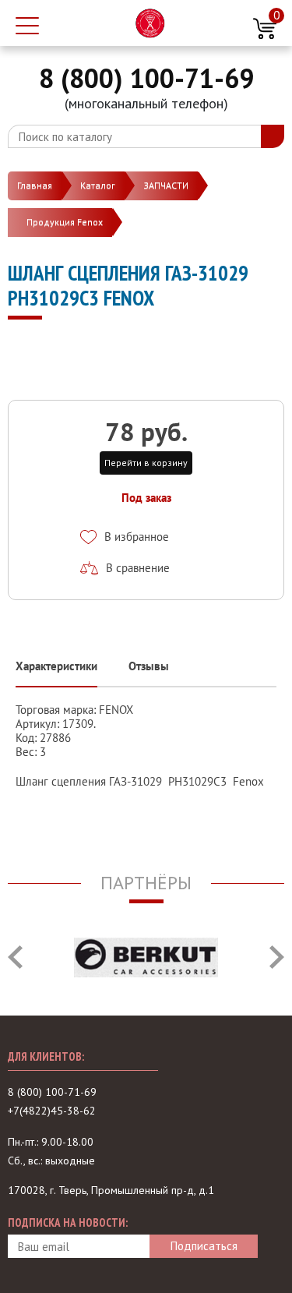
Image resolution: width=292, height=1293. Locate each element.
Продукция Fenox (64, 222)
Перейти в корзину (146, 462)
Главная (34, 185)
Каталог (97, 185)
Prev (15, 957)
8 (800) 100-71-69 (146, 78)
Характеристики (56, 666)
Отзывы (148, 666)
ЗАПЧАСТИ (165, 185)
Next (276, 957)
